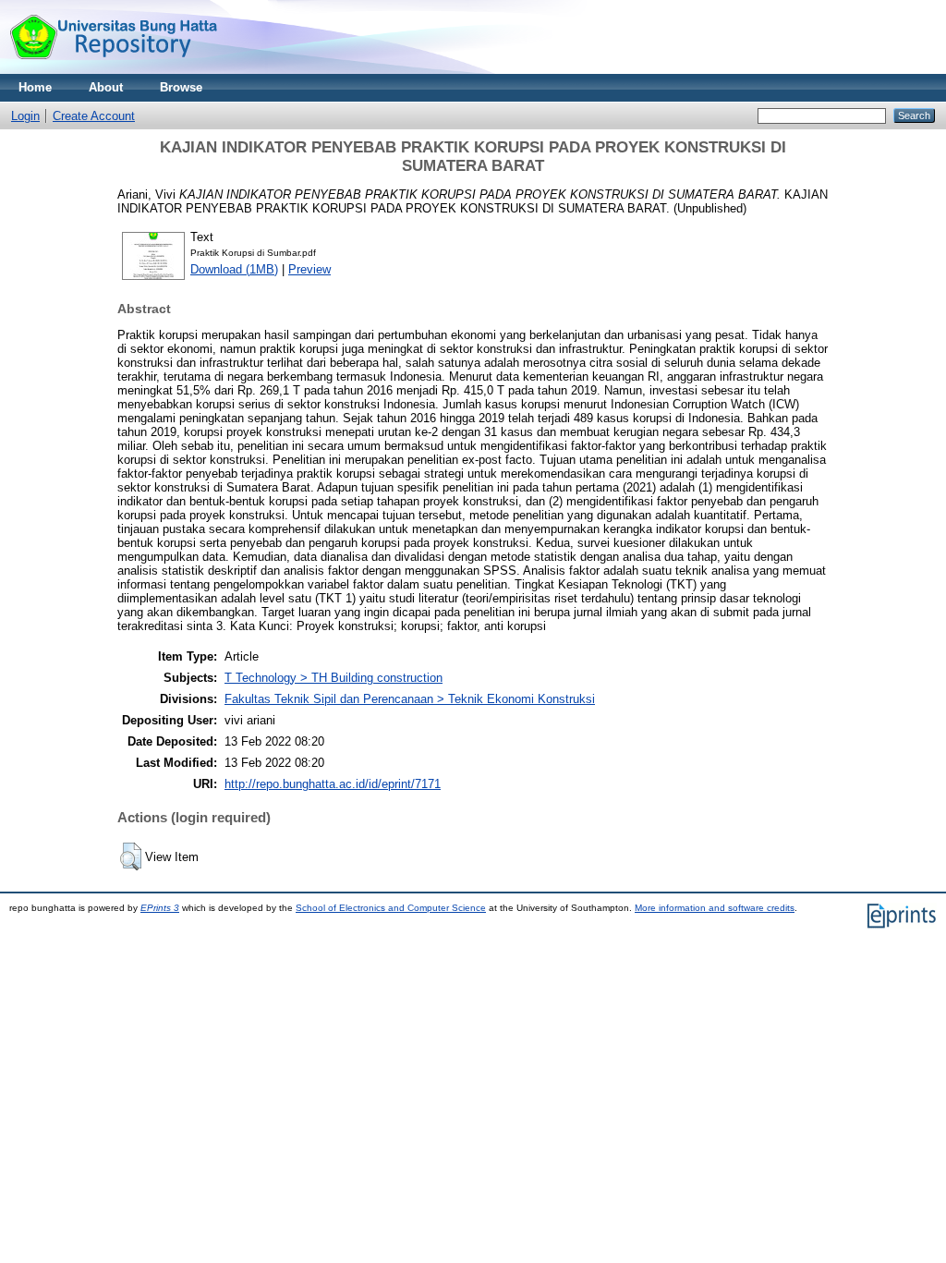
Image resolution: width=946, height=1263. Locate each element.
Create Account (94, 116)
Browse (181, 87)
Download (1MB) (234, 269)
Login (25, 116)
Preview (309, 269)
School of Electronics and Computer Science (391, 908)
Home (35, 87)
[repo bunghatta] (113, 70)
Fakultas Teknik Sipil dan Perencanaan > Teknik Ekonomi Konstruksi (409, 699)
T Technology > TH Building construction (333, 678)
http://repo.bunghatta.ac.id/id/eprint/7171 (332, 784)
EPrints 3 (159, 908)
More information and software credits (714, 908)
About (106, 87)
